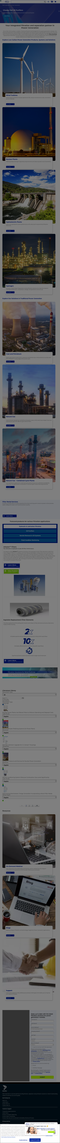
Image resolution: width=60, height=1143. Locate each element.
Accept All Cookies (35, 1140)
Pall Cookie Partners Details (8, 1137)
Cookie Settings (23, 1140)
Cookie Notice (48, 1135)
